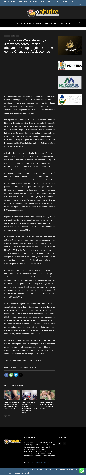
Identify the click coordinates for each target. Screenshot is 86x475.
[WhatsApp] (11, 375)
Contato (55, 1)
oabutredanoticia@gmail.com (41, 462)
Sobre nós (48, 1)
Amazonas (30, 23)
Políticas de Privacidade (66, 1)
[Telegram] (16, 375)
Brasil (22, 23)
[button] (79, 23)
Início (42, 1)
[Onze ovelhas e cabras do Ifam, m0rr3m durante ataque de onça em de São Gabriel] (47, 395)
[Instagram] (80, 4)
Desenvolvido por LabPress (68, 469)
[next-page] (9, 416)
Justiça (13, 36)
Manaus (38, 23)
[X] (21, 375)
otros (17, 36)
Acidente (7, 399)
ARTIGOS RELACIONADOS (14, 385)
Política (53, 23)
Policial (45, 23)
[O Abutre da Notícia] (43, 13)
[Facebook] (76, 4)
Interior (60, 23)
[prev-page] (5, 416)
